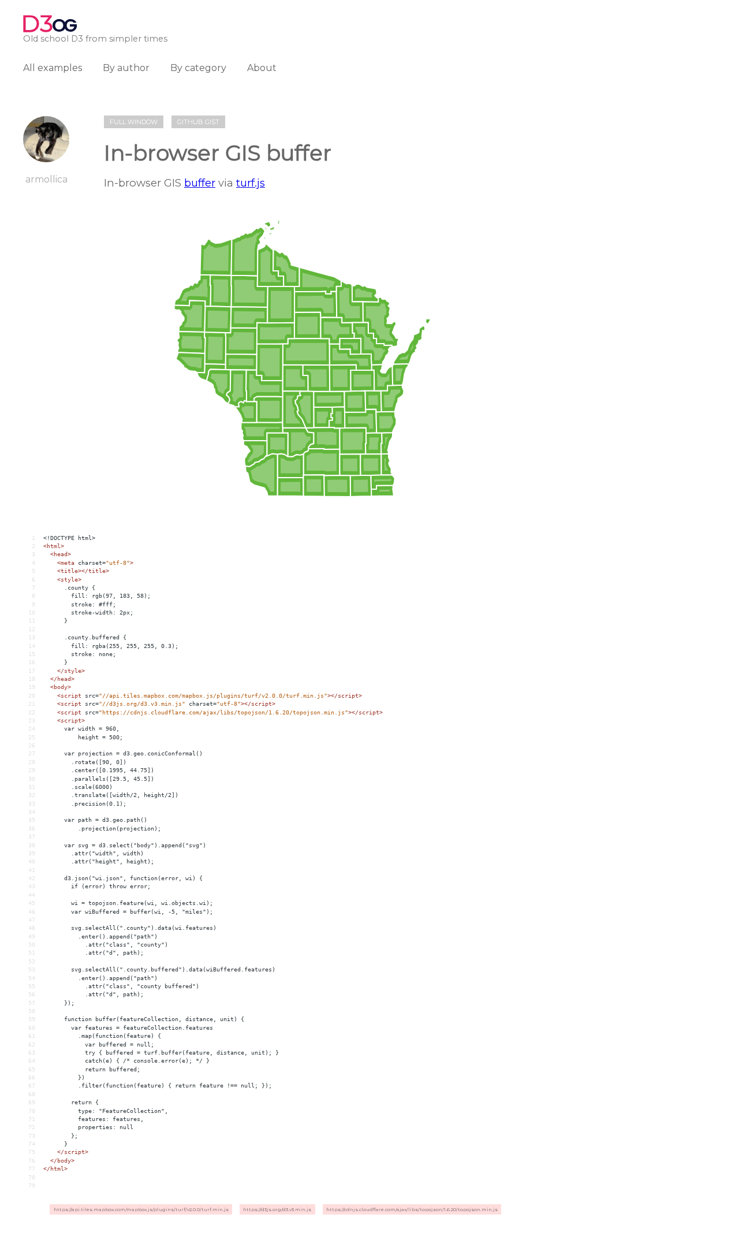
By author (126, 67)
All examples (52, 67)
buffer (199, 182)
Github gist (198, 122)
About (262, 67)
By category (198, 67)
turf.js (250, 182)
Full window (134, 122)
